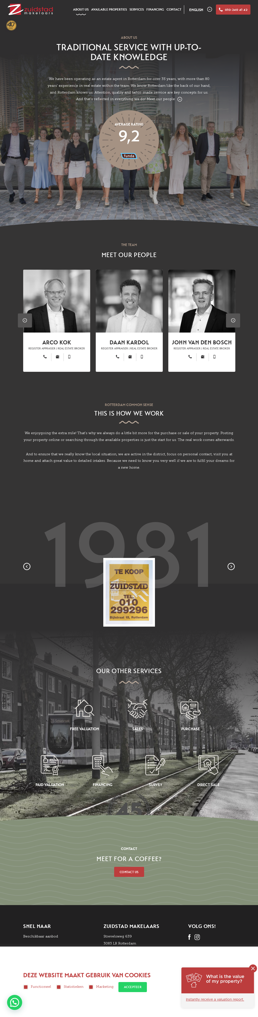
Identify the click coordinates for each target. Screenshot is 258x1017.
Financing (155, 9)
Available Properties (109, 9)
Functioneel (41, 987)
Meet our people (161, 99)
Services (137, 9)
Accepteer (133, 987)
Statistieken (73, 987)
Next (233, 320)
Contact (174, 9)
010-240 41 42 (236, 10)
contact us (129, 872)
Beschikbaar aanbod (40, 936)
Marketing (105, 987)
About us (81, 9)
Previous (25, 320)
